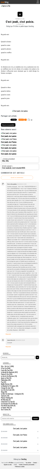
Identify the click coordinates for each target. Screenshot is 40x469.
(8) (7, 398)
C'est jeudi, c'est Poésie (20, 435)
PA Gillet (11, 462)
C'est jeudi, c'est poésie (20, 428)
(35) (6, 384)
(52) (3, 382)
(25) (7, 388)
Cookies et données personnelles (26, 464)
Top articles (28, 462)
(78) (9, 376)
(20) (7, 390)
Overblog (24, 459)
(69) (6, 380)
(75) (6, 378)
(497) (9, 372)
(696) (7, 366)
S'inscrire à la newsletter (8, 125)
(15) (12, 394)
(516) (7, 370)
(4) (8, 405)
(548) (5, 368)
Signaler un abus (8, 464)
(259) (6, 374)
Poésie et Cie (20, 19)
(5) (5, 400)
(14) (5, 396)
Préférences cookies (20, 466)
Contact (35, 462)
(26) (9, 386)
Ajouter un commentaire (17, 177)
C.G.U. (15, 464)
